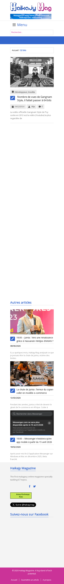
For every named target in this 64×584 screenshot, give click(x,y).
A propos (47, 580)
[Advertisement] (33, 279)
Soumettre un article (30, 580)
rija (33, 107)
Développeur (21, 92)
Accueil (15, 50)
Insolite (31, 92)
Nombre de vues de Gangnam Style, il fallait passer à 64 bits (34, 98)
